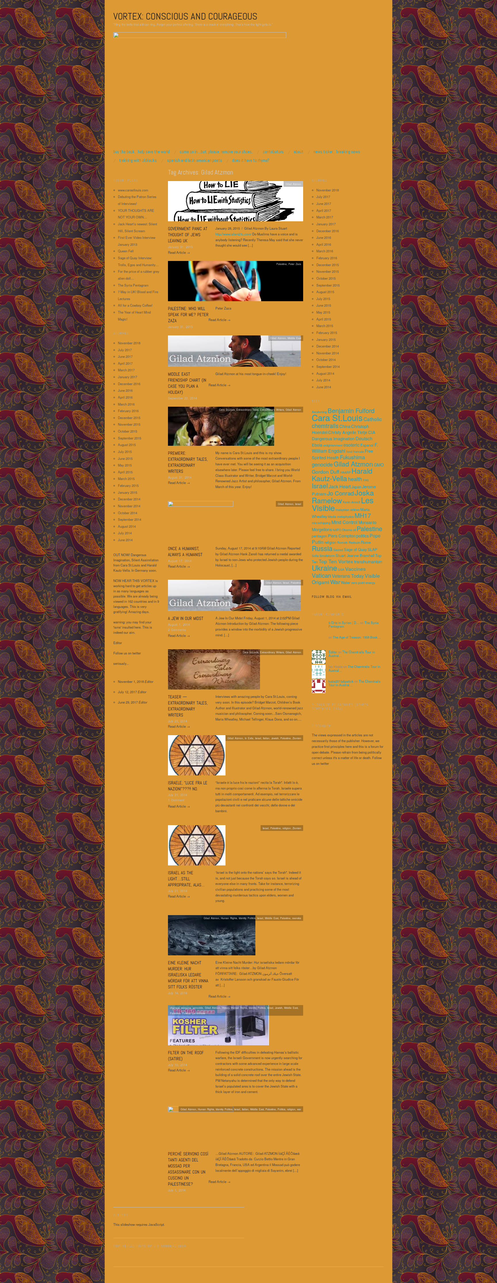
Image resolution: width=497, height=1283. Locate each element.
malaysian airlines (348, 510)
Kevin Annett (351, 502)
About (298, 151)
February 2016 (128, 410)
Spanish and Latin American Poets (194, 160)
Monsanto (367, 522)
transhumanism (368, 561)
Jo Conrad (340, 493)
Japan (356, 486)
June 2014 (125, 539)
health (355, 479)
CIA (371, 432)
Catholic (373, 418)
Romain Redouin (348, 542)
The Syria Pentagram (133, 285)
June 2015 (125, 458)
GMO (379, 465)
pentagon (319, 536)
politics (362, 536)
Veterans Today (348, 575)
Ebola (317, 445)
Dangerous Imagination (333, 438)
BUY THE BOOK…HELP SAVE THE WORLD (141, 151)
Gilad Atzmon (293, 184)
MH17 (363, 515)
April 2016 (125, 397)
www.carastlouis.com (133, 190)
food (349, 451)
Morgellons (322, 529)
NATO (337, 530)
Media (332, 516)
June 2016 (125, 390)
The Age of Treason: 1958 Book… (357, 637)
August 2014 (127, 526)
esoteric (351, 444)
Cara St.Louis (337, 417)
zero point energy (363, 583)
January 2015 (127, 492)
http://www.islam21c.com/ (233, 234)
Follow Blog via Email (332, 597)
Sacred (338, 550)
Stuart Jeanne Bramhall (355, 555)
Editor (332, 652)
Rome (366, 542)
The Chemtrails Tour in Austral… (351, 654)
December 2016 (129, 383)
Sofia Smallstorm (323, 556)
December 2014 (129, 499)
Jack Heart (340, 486)
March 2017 (126, 370)
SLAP (372, 549)
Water (345, 582)
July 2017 (125, 349)
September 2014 (129, 519)
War (335, 582)
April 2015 (125, 472)
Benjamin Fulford (351, 410)
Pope (375, 535)
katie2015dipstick (340, 681)
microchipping (321, 523)
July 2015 (125, 451)
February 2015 (128, 485)
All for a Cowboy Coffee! (135, 305)
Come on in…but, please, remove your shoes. (216, 151)
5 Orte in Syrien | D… (343, 622)
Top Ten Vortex (336, 561)
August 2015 (127, 444)
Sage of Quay (355, 549)
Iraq (365, 480)
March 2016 (126, 404)
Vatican (321, 575)
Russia (322, 548)
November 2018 (129, 343)
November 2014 (129, 506)
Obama (347, 530)
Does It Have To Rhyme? (250, 160)
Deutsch (363, 438)
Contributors (273, 151)
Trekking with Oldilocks (138, 160)
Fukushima (352, 457)
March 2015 (126, 478)
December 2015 (129, 417)
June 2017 (125, 356)
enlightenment (333, 445)
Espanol (367, 445)
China (344, 426)
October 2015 (127, 431)
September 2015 (129, 438)
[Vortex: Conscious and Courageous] (199, 90)
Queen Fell (126, 251)
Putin (318, 541)
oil (354, 530)
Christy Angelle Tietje (347, 432)
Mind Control (344, 521)
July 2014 (125, 533)
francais (358, 451)
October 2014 (127, 512)
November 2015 (129, 424)
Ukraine (324, 567)
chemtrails (325, 425)
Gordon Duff (325, 471)
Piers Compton (341, 536)
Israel (320, 485)
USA (341, 569)
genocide (322, 464)
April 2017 (125, 363)
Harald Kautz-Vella (342, 474)
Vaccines (355, 568)
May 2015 (125, 465)
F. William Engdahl (345, 447)
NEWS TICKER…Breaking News (337, 151)
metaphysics (345, 516)
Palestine (369, 528)
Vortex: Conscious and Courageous (185, 16)
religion (330, 542)
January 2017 (127, 376)
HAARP (345, 472)
